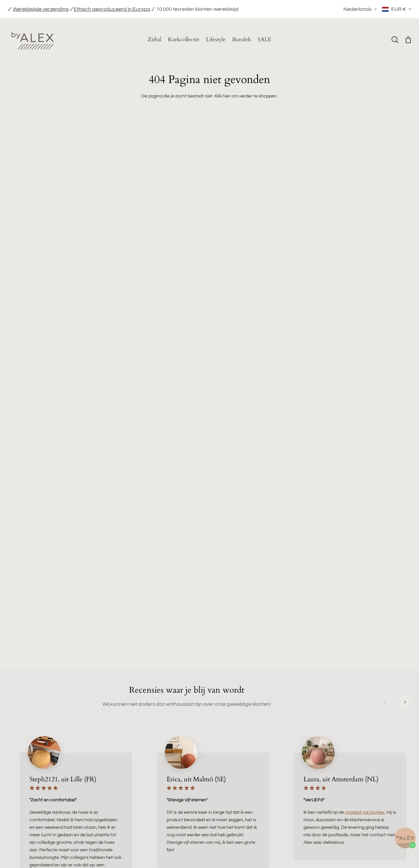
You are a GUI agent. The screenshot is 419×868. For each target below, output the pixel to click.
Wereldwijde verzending (41, 9)
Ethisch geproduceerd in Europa (112, 9)
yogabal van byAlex (364, 812)
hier (226, 96)
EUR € (398, 9)
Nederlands (357, 9)
